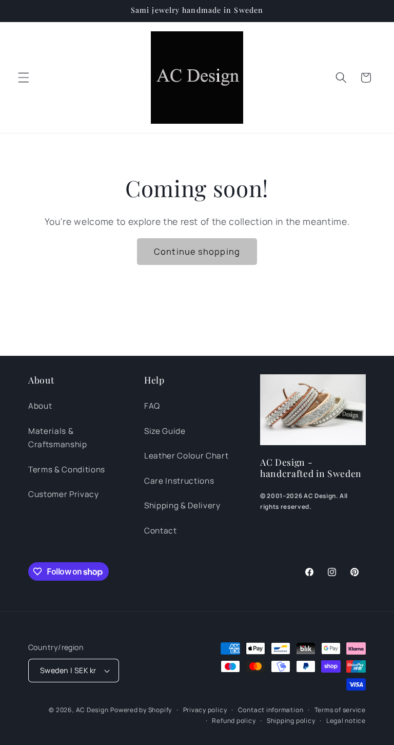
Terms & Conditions (66, 469)
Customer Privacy (63, 494)
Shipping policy (291, 720)
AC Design (92, 709)
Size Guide (165, 431)
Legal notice (346, 720)
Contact (160, 530)
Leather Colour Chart (186, 455)
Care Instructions (179, 480)
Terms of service (340, 709)
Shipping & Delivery (182, 505)
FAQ (152, 405)
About (40, 405)
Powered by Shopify (141, 709)
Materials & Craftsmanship (57, 438)
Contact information (271, 709)
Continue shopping (197, 251)
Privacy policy (205, 709)
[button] (23, 77)
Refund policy (233, 720)
